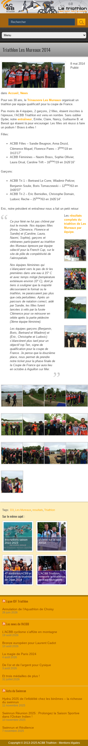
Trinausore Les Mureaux (44, 100)
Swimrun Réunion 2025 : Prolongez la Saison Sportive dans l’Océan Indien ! (40, 715)
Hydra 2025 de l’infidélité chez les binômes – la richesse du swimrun (42, 700)
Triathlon (49, 510)
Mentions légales (69, 742)
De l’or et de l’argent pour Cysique (26, 665)
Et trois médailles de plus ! (21, 676)
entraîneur (25, 119)
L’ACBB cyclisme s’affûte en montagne (29, 632)
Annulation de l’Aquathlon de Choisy (28, 609)
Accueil (13, 93)
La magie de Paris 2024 (19, 654)
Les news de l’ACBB (17, 623)
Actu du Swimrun (16, 690)
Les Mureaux (23, 510)
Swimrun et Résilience (18, 727)
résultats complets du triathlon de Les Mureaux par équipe (75, 224)
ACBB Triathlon (47, 742)
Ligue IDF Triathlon (17, 601)
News (24, 93)
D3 (12, 510)
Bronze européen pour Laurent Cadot (29, 643)
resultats (37, 510)
